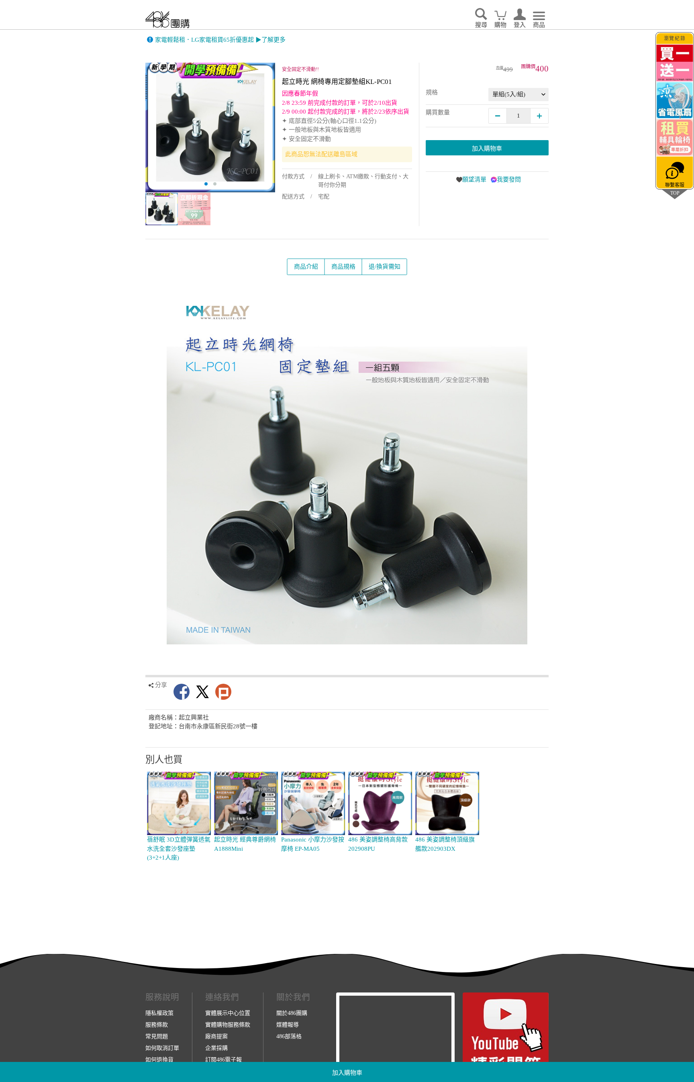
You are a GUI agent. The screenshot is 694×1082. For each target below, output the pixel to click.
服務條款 (156, 1024)
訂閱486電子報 (223, 1059)
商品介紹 (306, 266)
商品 (539, 25)
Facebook (182, 692)
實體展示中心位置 (227, 1013)
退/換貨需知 (384, 266)
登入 (520, 25)
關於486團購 (291, 1013)
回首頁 (167, 19)
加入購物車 (347, 1073)
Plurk (223, 692)
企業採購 (216, 1048)
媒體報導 (287, 1024)
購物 (500, 25)
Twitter (202, 692)
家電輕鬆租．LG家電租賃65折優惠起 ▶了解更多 (220, 40)
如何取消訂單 (162, 1048)
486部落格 (289, 1036)
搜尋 (481, 25)
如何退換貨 (159, 1059)
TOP (674, 193)
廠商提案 (216, 1036)
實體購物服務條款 (227, 1024)
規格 (432, 92)
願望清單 (474, 179)
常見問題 (156, 1036)
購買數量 (438, 112)
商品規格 (343, 266)
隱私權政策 (159, 1013)
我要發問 (509, 179)
